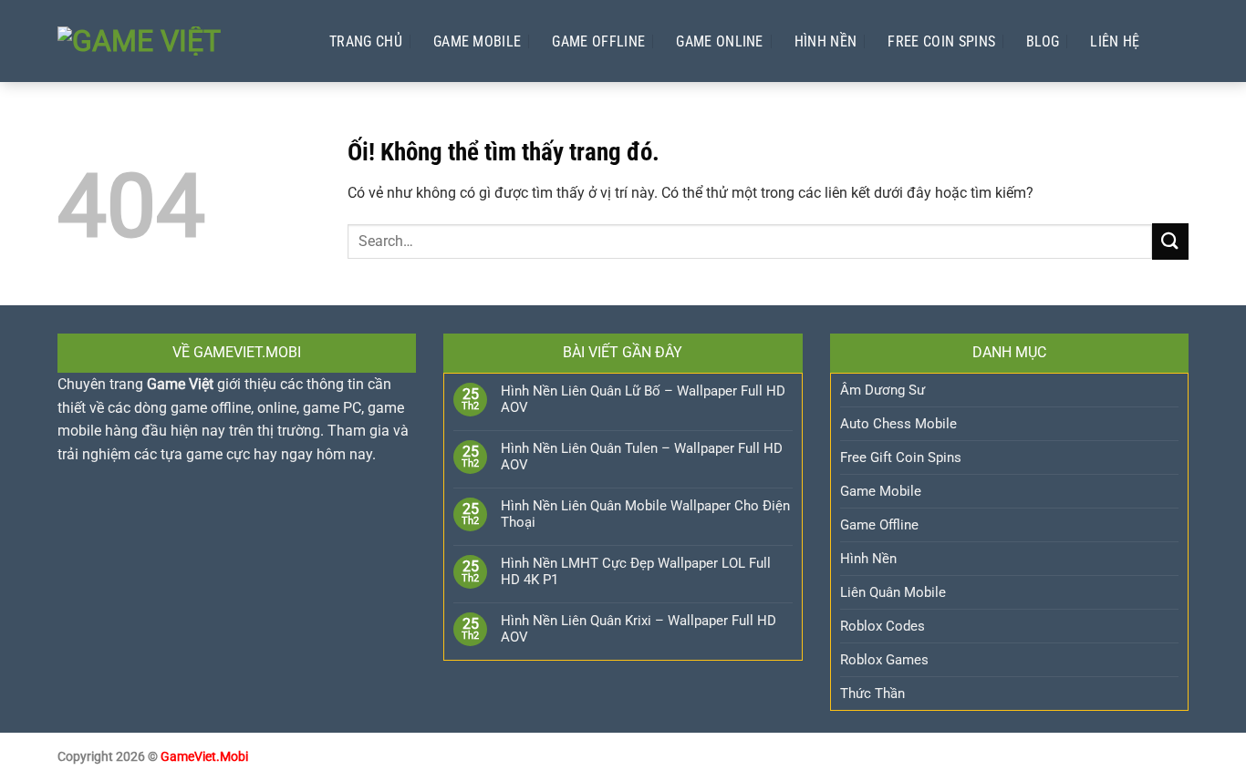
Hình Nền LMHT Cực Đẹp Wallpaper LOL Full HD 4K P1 (636, 571)
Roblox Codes (882, 626)
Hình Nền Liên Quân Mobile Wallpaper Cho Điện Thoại (645, 514)
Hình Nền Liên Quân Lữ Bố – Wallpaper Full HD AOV (643, 399)
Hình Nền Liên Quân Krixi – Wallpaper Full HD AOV (638, 628)
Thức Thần (872, 693)
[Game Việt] (175, 41)
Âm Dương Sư (882, 390)
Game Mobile (477, 41)
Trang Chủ (365, 41)
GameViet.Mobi (204, 757)
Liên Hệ (1114, 41)
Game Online (719, 41)
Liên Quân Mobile (893, 592)
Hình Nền (825, 41)
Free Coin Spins (941, 41)
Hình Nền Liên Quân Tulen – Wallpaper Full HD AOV (642, 456)
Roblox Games (884, 660)
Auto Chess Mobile (898, 424)
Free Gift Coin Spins (900, 457)
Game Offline (598, 41)
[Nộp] (1170, 241)
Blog (1042, 41)
